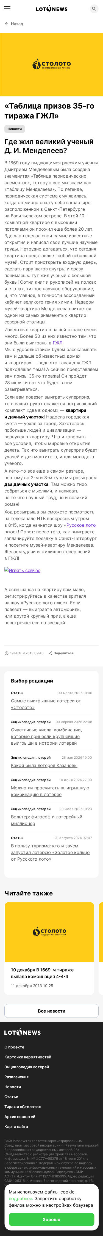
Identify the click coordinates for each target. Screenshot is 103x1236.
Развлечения (16, 1076)
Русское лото (81, 525)
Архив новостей (19, 1116)
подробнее (20, 1198)
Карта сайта (16, 1126)
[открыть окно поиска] (94, 8)
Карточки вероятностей (27, 1057)
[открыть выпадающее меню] (7, 8)
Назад (17, 23)
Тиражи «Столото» (22, 1106)
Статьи (11, 1096)
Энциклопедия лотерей (26, 1066)
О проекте (14, 1047)
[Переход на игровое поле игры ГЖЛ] (26, 574)
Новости (15, 129)
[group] (49, 948)
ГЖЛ (57, 343)
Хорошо (51, 1219)
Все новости (51, 1011)
